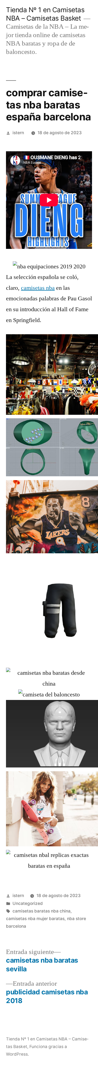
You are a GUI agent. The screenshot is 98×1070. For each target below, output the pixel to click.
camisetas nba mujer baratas (35, 918)
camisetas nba (38, 288)
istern (18, 132)
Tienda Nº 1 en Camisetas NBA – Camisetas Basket (45, 14)
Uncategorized (28, 903)
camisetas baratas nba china (42, 911)
